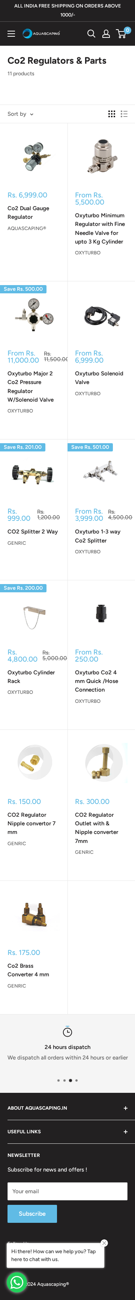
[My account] (106, 34)
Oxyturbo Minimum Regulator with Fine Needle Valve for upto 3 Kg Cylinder (100, 228)
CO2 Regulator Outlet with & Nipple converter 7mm (96, 827)
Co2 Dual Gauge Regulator (28, 212)
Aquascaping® (27, 228)
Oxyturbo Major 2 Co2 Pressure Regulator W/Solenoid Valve (31, 386)
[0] (121, 33)
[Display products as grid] (111, 114)
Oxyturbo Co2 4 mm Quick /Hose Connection (96, 681)
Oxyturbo (87, 253)
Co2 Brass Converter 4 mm (28, 970)
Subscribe (32, 1213)
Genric (17, 543)
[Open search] (91, 34)
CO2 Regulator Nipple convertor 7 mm (32, 823)
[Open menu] (11, 34)
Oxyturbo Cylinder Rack (31, 676)
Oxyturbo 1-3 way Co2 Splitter (97, 536)
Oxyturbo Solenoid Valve (99, 378)
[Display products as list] (124, 114)
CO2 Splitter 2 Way (33, 531)
